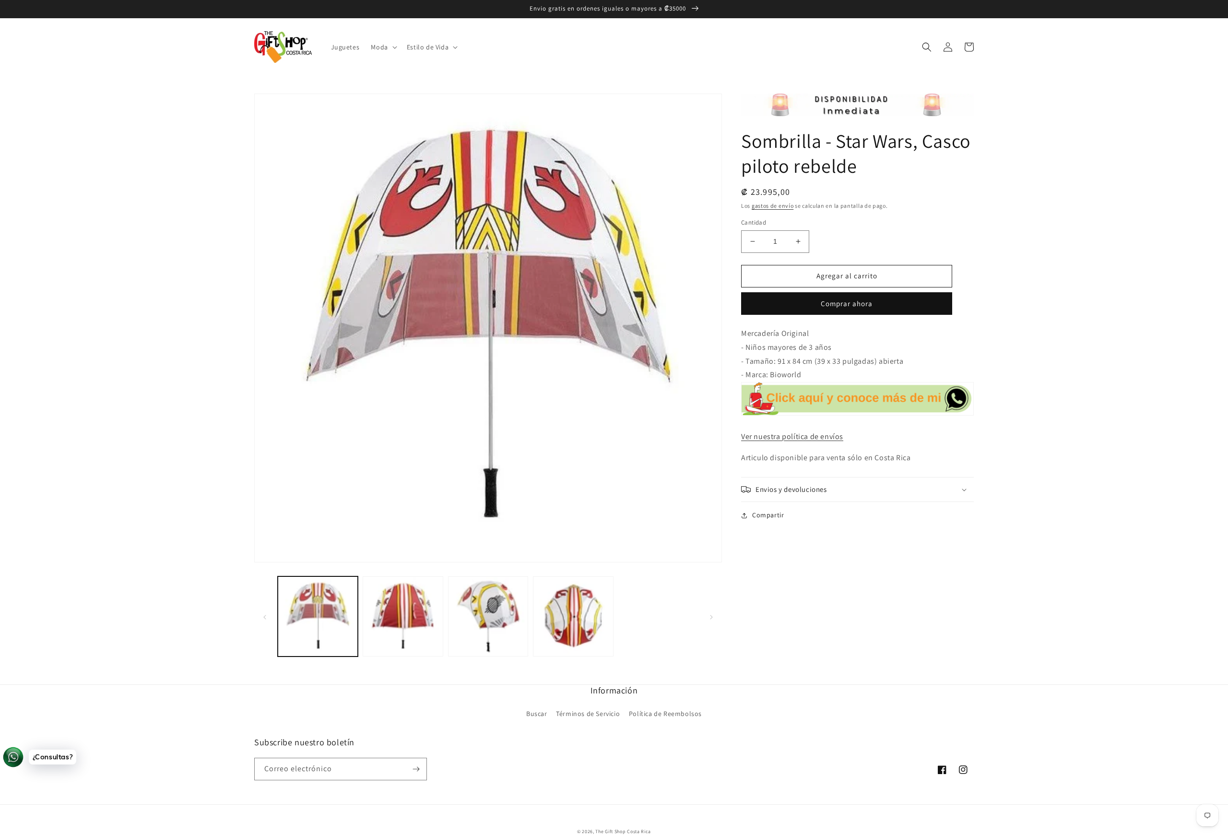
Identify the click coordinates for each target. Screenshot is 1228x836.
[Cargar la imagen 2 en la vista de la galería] (403, 616)
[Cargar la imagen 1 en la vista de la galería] (318, 616)
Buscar (536, 713)
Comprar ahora (847, 303)
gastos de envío (773, 205)
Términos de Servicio (588, 713)
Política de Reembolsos (665, 713)
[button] (383, 47)
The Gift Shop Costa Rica (623, 831)
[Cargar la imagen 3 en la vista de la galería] (488, 616)
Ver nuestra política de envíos (792, 436)
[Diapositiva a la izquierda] (264, 616)
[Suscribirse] (415, 769)
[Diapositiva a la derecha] (711, 616)
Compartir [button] (768, 515)
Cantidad (753, 222)
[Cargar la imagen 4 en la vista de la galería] (573, 616)
